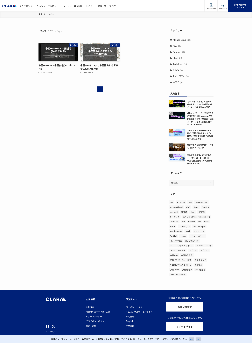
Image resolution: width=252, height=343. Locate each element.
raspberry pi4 (176, 231)
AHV (190, 202)
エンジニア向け (191, 240)
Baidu (196, 207)
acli (171, 202)
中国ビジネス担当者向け (180, 264)
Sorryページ (199, 231)
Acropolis (181, 202)
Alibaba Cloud (182, 39)
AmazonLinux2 (176, 207)
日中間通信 (200, 269)
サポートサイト (185, 326)
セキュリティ (181, 76)
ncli (183, 221)
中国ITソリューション (59, 6)
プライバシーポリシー (96, 321)
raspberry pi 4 (199, 226)
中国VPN (174, 255)
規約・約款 (91, 325)
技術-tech (174, 269)
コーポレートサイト (135, 307)
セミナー (90, 6)
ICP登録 (201, 211)
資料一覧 (102, 6)
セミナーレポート (204, 245)
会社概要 (90, 307)
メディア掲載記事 (177, 250)
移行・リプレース (177, 274)
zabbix (183, 236)
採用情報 (130, 316)
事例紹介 (78, 6)
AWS (177, 45)
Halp (193, 211)
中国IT (178, 82)
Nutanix (179, 51)
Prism (172, 226)
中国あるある (186, 255)
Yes (191, 339)
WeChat (173, 236)
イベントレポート (197, 236)
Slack (188, 231)
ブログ (112, 6)
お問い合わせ (185, 306)
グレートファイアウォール (181, 245)
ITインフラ (174, 216)
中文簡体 (130, 325)
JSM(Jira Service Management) (196, 216)
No (198, 339)
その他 (178, 70)
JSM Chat (174, 221)
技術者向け (187, 269)
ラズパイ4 (204, 250)
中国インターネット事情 (180, 260)
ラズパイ (192, 250)
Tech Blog (180, 64)
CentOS (205, 207)
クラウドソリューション (31, 6)
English (129, 321)
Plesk (177, 57)
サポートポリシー (94, 316)
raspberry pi (184, 226)
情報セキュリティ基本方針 (98, 311)
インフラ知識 (176, 240)
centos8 (173, 211)
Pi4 (199, 221)
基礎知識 (198, 264)
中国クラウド (200, 260)
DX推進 (184, 211)
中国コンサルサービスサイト (139, 311)
